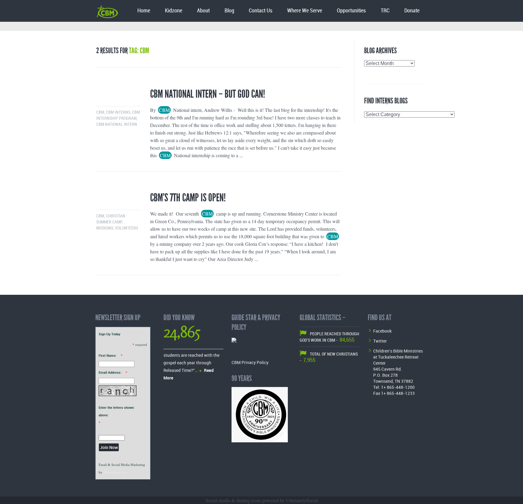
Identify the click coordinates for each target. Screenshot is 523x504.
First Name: (108, 355)
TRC (385, 11)
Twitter (380, 341)
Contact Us (260, 11)
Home (143, 11)
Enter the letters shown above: (116, 411)
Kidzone (173, 11)
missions (104, 228)
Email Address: (110, 372)
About (203, 11)
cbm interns (118, 112)
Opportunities (351, 11)
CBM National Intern (116, 124)
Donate (411, 11)
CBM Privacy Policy (250, 362)
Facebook (382, 331)
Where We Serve (304, 11)
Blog (229, 11)
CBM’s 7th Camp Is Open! (188, 197)
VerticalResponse (115, 472)
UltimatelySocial (302, 500)
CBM (100, 112)
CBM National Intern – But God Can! (207, 94)
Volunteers (126, 228)
